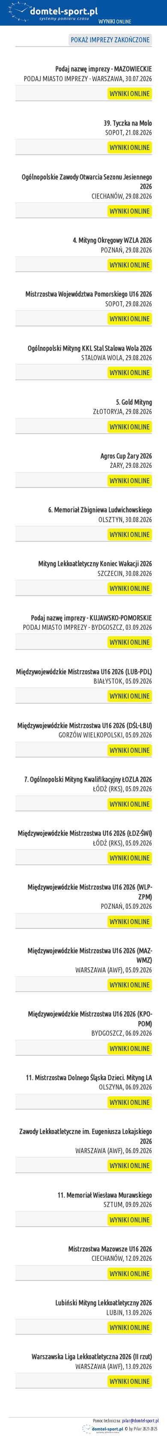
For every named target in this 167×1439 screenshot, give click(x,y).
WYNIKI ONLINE (130, 93)
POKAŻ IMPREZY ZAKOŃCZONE (110, 40)
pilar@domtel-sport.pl (140, 1420)
